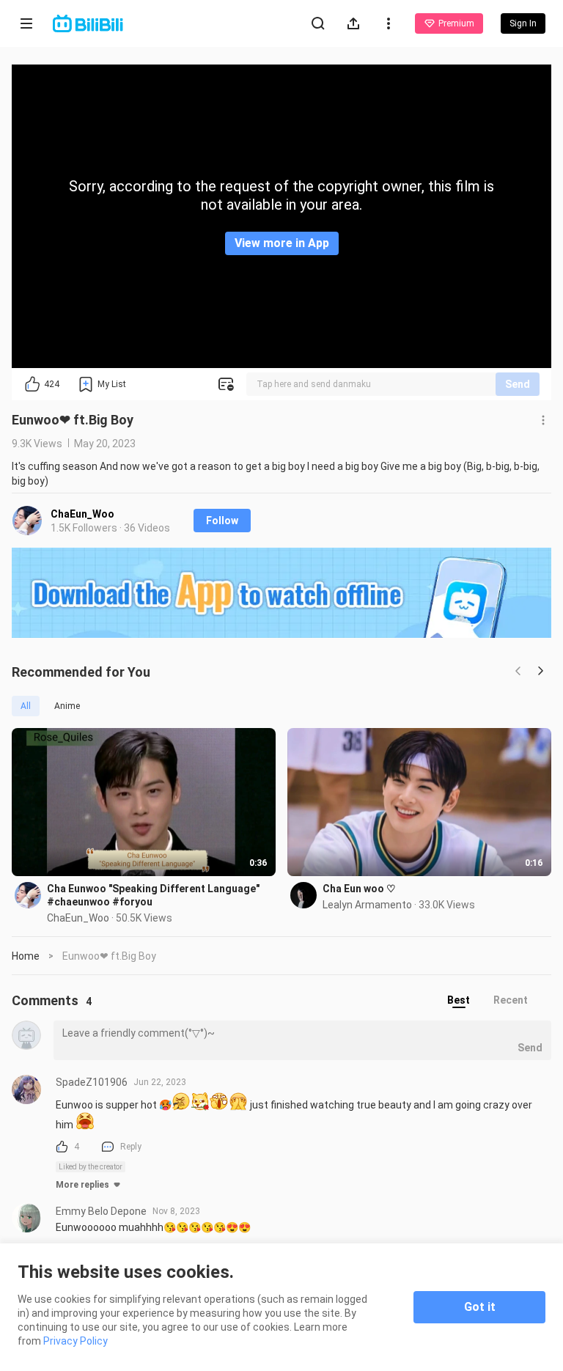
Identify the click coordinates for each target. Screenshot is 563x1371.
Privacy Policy (75, 1341)
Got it (480, 1307)
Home (26, 956)
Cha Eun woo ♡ (359, 888)
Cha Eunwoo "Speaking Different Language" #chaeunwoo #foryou (153, 895)
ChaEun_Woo (82, 514)
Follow (222, 520)
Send (517, 384)
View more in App (282, 243)
